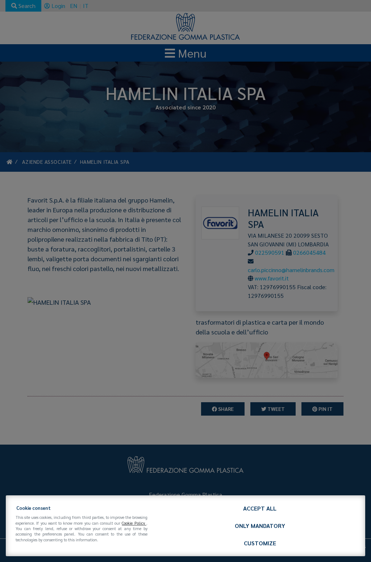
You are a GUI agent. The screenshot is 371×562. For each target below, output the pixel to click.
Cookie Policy (134, 523)
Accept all (259, 508)
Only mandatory (260, 525)
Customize (260, 543)
